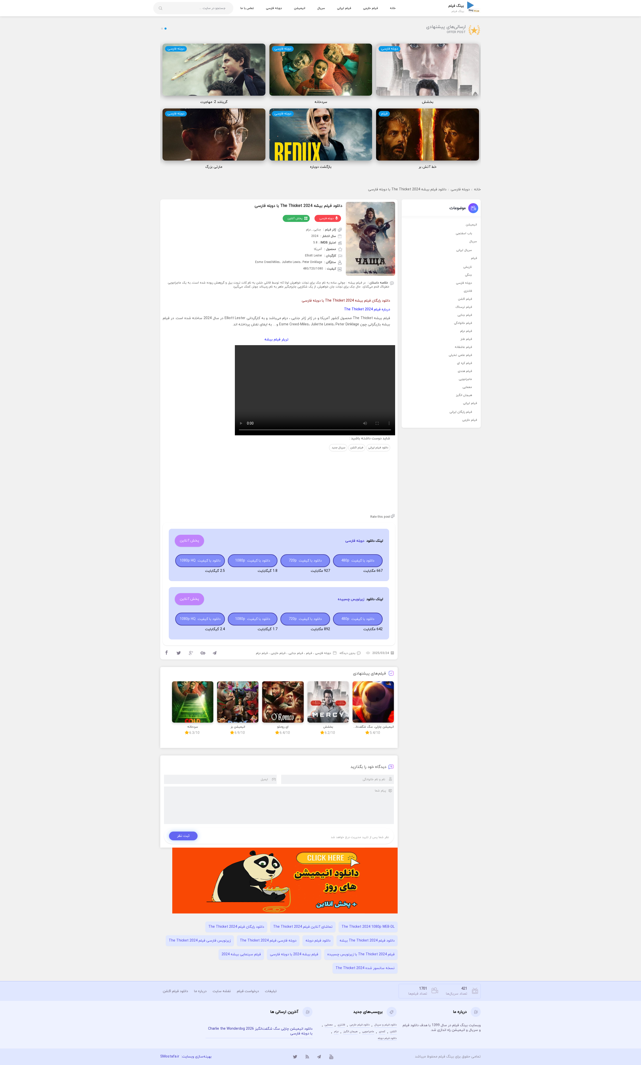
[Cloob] (203, 653)
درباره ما (200, 991)
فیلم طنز (466, 339)
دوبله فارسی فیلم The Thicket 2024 (268, 940)
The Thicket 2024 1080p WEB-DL (368, 926)
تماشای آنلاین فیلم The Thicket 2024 (303, 926)
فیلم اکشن (356, 448)
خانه (393, 8)
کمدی (382, 1031)
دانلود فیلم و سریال (385, 1025)
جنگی (468, 275)
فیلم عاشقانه (463, 347)
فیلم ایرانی (344, 8)
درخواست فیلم (248, 991)
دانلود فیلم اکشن (175, 991)
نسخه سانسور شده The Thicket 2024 (365, 968)
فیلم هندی (465, 371)
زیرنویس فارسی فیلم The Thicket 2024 (200, 940)
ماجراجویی (465, 379)
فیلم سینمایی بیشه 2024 (241, 954)
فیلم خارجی (370, 8)
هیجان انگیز (464, 395)
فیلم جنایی (295, 653)
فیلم (384, 113)
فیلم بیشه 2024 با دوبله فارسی (294, 954)
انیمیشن (299, 8)
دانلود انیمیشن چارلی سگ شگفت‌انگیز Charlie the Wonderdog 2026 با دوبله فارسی (260, 1031)
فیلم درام (262, 653)
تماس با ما (247, 8)
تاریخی (467, 267)
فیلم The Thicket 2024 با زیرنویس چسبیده (361, 954)
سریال (321, 8)
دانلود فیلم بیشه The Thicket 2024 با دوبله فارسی (407, 189)
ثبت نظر (183, 836)
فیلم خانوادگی (463, 323)
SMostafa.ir (169, 1056)
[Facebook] (167, 653)
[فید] (307, 1057)
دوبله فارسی (274, 8)
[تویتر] (295, 1057)
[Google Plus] (191, 653)
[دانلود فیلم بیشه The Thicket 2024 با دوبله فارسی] (370, 239)
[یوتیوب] (331, 1057)
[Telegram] (215, 653)
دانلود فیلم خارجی (360, 1025)
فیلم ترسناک (463, 307)
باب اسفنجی (464, 233)
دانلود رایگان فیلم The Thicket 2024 (236, 926)
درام (336, 1031)
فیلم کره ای (464, 363)
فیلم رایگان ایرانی (460, 412)
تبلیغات (271, 991)
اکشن (393, 1031)
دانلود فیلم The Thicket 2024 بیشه (367, 940)
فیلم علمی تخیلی (460, 355)
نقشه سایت (222, 991)
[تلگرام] (319, 1057)
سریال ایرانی (464, 250)
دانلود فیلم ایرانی (378, 448)
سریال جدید (338, 448)
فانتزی (468, 291)
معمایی (467, 387)
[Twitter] (179, 653)
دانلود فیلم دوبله (318, 940)
